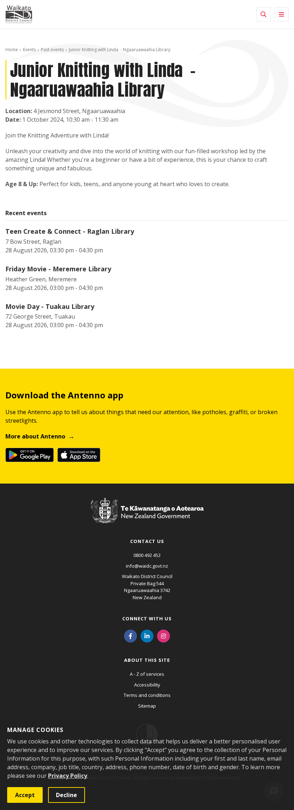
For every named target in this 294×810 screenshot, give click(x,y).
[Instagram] (163, 635)
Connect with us (147, 618)
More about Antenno (35, 436)
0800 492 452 (147, 555)
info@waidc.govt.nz (147, 566)
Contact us (147, 541)
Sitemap (147, 706)
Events (29, 50)
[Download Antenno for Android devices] (29, 455)
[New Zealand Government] (147, 517)
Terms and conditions (147, 695)
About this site (147, 660)
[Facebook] (130, 635)
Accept (25, 795)
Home (11, 50)
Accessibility (147, 685)
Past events (52, 50)
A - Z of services (147, 674)
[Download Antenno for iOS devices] (78, 455)
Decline (66, 795)
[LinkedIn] (147, 635)
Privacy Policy (67, 776)
